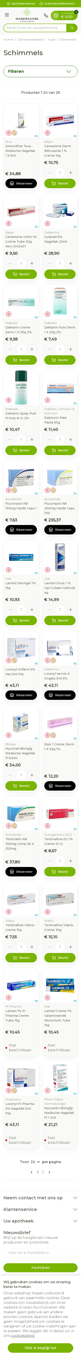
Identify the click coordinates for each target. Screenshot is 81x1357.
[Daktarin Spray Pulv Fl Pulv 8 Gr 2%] (21, 387)
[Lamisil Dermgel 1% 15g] (21, 557)
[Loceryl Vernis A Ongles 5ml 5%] (60, 648)
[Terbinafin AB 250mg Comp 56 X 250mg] (21, 813)
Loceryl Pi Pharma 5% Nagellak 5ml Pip (19, 1108)
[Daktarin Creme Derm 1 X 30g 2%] (21, 301)
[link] (32, 1172)
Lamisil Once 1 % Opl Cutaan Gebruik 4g (59, 588)
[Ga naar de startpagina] (27, 15)
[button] (40, 71)
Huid (51, 39)
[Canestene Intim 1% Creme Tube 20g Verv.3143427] (21, 211)
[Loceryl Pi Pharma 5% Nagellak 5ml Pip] (21, 1078)
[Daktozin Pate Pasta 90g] (60, 387)
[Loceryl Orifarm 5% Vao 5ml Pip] (21, 648)
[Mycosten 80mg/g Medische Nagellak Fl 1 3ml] (60, 1078)
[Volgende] (49, 1172)
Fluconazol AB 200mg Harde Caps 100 (59, 508)
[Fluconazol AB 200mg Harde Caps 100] (60, 478)
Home (8, 39)
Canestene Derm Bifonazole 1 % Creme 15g (57, 150)
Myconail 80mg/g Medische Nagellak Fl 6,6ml (20, 753)
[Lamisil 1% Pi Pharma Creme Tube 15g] (21, 985)
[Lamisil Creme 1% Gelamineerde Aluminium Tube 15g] (60, 985)
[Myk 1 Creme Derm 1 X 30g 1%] (60, 722)
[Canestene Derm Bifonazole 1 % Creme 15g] (60, 120)
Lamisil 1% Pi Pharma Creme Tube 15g (17, 1015)
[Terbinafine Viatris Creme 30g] (60, 899)
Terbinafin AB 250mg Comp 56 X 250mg (19, 843)
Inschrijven (40, 1268)
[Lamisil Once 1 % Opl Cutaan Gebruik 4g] (60, 557)
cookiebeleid (23, 1336)
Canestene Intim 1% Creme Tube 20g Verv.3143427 (21, 241)
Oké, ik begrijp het (40, 1348)
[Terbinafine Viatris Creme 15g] (21, 899)
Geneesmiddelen (31, 39)
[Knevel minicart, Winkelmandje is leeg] (55, 15)
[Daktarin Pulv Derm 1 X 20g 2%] (60, 301)
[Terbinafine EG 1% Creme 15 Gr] (60, 813)
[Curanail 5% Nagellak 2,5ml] (60, 211)
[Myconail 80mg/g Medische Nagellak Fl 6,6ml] (21, 722)
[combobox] (35, 28)
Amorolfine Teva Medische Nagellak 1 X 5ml (20, 150)
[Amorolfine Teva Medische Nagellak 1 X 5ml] (21, 120)
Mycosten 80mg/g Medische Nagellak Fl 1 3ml (59, 1112)
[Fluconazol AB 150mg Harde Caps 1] (21, 478)
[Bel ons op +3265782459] (46, 15)
